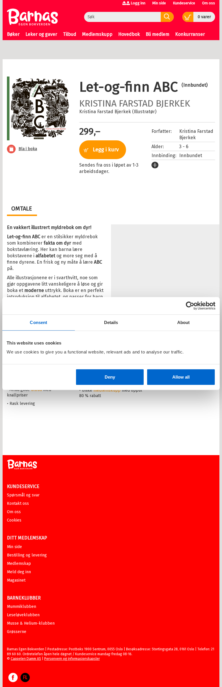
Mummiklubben (21, 606)
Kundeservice (184, 3)
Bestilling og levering (27, 555)
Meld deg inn (19, 571)
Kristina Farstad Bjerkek (134, 103)
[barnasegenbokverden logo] (22, 465)
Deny (110, 377)
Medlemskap (19, 563)
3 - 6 (183, 146)
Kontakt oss (18, 503)
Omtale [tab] (21, 208)
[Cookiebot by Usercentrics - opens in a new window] (190, 305)
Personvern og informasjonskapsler (72, 659)
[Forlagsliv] (25, 680)
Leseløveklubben (23, 614)
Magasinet (16, 580)
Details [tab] (111, 322)
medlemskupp (107, 390)
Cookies (14, 520)
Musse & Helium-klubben (31, 623)
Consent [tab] (38, 322)
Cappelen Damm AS (26, 659)
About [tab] (183, 322)
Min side (159, 3)
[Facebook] (13, 680)
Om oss (208, 3)
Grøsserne (16, 631)
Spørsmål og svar (23, 495)
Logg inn (138, 3)
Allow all (181, 377)
